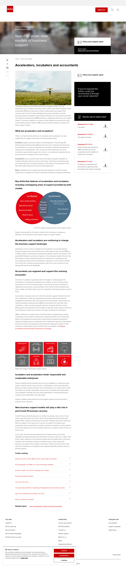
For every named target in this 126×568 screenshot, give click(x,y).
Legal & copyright (115, 526)
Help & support (63, 534)
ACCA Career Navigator (13, 534)
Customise (64, 560)
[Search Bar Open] (112, 9)
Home (17, 59)
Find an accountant (65, 523)
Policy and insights (26, 59)
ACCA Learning (10, 526)
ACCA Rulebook (63, 526)
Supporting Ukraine (65, 544)
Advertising (112, 530)
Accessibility (113, 523)
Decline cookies (64, 555)
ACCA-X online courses (13, 537)
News (60, 541)
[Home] (10, 12)
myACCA (8, 523)
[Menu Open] (118, 9)
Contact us (62, 530)
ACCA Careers (10, 530)
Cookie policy (24, 558)
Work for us (62, 537)
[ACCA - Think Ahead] (117, 555)
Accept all (64, 550)
